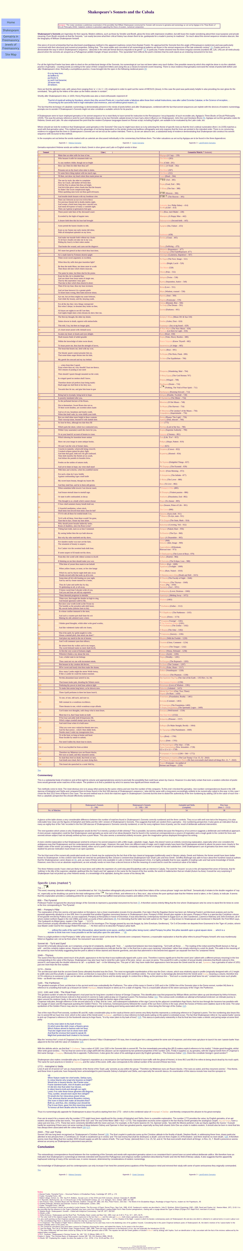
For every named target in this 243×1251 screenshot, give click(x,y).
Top (39, 770)
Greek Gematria (138, 143)
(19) (226, 1137)
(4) (136, 102)
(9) (125, 932)
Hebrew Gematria (75, 143)
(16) (84, 1127)
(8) (115, 919)
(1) (211, 47)
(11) (156, 997)
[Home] (10, 25)
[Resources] (10, 58)
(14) (81, 1042)
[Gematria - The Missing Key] (10, 42)
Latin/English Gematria (207, 143)
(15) (184, 1053)
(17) (88, 1127)
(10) (65, 978)
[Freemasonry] (10, 50)
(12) (184, 1006)
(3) (145, 69)
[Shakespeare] (10, 33)
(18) (107, 1134)
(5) (204, 118)
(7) (139, 903)
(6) (75, 860)
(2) (145, 50)
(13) (139, 1017)
